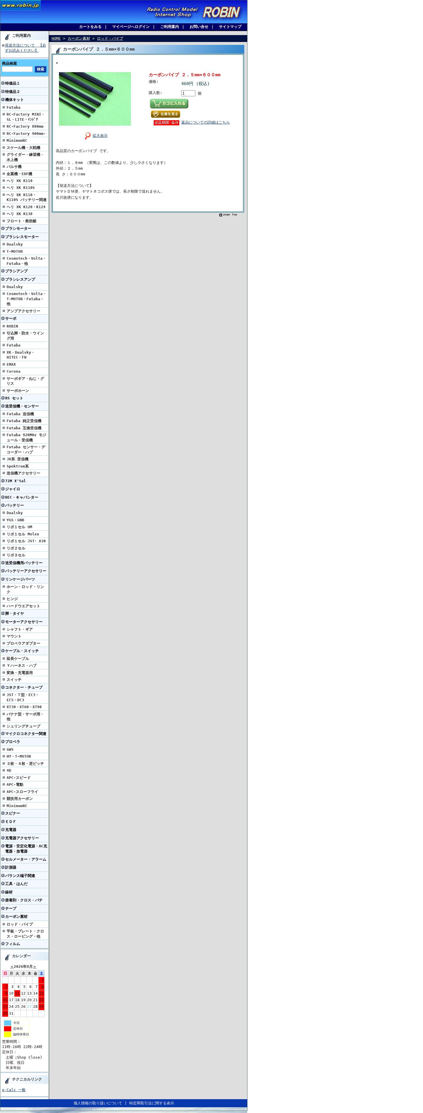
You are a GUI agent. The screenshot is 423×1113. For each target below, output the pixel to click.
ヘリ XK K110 (20, 181)
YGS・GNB (15, 520)
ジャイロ (12, 489)
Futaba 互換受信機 (24, 428)
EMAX (11, 364)
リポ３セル (16, 555)
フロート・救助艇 (22, 221)
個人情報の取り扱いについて (98, 1103)
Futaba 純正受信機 (24, 421)
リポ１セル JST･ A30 (26, 541)
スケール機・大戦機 (23, 147)
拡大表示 (100, 135)
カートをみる (90, 26)
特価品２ (12, 91)
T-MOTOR (15, 251)
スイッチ (14, 679)
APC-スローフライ (22, 792)
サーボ (10, 318)
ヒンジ (12, 599)
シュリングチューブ (23, 726)
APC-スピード (19, 777)
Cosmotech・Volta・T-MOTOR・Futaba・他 (26, 299)
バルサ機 (14, 166)
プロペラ (12, 742)
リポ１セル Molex (23, 534)
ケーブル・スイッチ (22, 651)
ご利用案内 (169, 26)
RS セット (14, 398)
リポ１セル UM (19, 527)
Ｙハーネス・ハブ (22, 665)
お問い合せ (199, 26)
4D (9, 770)
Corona (13, 371)
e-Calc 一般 (14, 1090)
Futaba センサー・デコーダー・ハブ (26, 449)
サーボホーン (18, 390)
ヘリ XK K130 (20, 214)
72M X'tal (15, 481)
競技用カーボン (20, 798)
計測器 (10, 867)
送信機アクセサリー (23, 473)
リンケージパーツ (20, 579)
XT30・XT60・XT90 (24, 707)
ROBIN (12, 326)
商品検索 (9, 63)
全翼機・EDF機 (19, 174)
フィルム (12, 944)
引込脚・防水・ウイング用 (25, 335)
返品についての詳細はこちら (205, 122)
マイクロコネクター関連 (25, 733)
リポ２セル (16, 548)
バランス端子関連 (20, 875)
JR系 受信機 (17, 459)
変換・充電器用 (20, 673)
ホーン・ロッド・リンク (25, 589)
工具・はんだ (16, 884)
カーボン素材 (16, 916)
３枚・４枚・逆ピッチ (25, 763)
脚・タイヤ (14, 613)
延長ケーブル (18, 658)
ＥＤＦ (10, 821)
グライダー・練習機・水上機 (25, 157)
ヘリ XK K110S (21, 187)
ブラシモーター (18, 228)
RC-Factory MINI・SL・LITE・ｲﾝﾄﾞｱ (26, 116)
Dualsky (15, 244)
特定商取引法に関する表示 (151, 1103)
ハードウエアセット (23, 606)
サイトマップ (230, 26)
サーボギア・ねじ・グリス (25, 381)
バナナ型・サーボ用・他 (25, 716)
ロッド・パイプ (20, 924)
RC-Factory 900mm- (26, 133)
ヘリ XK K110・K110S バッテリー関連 (27, 197)
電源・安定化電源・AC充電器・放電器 (26, 848)
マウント (14, 636)
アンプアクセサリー (23, 311)
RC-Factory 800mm (25, 126)
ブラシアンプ (16, 271)
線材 (9, 892)
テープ (10, 908)
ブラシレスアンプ (20, 279)
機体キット (14, 99)
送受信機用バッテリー (24, 563)
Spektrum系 (18, 466)
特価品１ (12, 83)
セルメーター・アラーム (25, 859)
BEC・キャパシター (21, 497)
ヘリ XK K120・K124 (26, 207)
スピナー (12, 813)
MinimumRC (17, 140)
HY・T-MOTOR (19, 756)
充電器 (10, 829)
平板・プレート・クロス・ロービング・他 (25, 933)
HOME (56, 38)
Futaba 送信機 (20, 414)
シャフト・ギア (20, 629)
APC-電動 (15, 784)
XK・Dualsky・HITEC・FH (21, 354)
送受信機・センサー (22, 406)
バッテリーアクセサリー (25, 571)
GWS (10, 749)
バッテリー (14, 505)
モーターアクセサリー (24, 622)
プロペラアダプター (23, 643)
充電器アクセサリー (22, 838)
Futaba (13, 107)
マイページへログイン (131, 26)
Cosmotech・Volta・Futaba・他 (26, 260)
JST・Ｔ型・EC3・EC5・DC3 (23, 697)
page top (230, 214)
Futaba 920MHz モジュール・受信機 (26, 437)
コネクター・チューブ (24, 687)
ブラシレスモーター (22, 237)
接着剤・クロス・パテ (24, 900)
